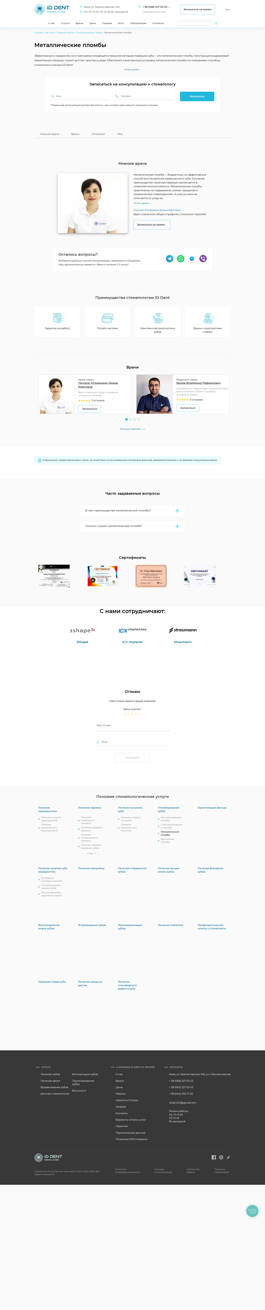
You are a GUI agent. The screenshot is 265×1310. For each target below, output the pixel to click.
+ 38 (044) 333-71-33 (181, 1093)
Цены (92, 23)
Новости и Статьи (127, 1100)
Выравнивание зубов (54, 1087)
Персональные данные (130, 1132)
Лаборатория (138, 23)
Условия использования (163, 1171)
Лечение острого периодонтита (51, 819)
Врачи (79, 23)
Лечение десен (50, 1080)
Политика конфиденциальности (127, 1171)
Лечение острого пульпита (131, 819)
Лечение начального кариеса (87, 820)
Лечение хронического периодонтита (49, 827)
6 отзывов (196, 399)
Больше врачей (130, 428)
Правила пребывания (222, 1171)
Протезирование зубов (83, 1082)
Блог (121, 23)
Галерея (107, 23)
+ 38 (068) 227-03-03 (181, 1080)
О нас (51, 23)
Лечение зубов (65, 32)
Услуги (65, 23)
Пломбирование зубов (89, 32)
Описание (98, 134)
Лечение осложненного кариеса (89, 837)
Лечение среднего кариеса (91, 829)
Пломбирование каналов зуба (50, 887)
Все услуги (79, 1090)
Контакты (158, 23)
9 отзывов (98, 400)
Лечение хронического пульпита (129, 827)
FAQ (119, 134)
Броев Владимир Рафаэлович (198, 383)
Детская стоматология (54, 1093)
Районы (121, 1093)
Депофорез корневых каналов (51, 880)
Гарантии (122, 1126)
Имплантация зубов (85, 1074)
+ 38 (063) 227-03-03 (181, 1087)
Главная (38, 32)
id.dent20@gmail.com (182, 1102)
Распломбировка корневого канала (51, 894)
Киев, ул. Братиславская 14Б (102, 7)
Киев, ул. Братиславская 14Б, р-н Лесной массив (200, 1074)
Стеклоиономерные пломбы (171, 826)
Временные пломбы (167, 841)
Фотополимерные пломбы (171, 819)
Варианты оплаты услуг (131, 1119)
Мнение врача (49, 134)
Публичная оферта (192, 1171)
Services (49, 32)
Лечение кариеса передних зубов (91, 846)
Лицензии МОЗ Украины (132, 1139)
